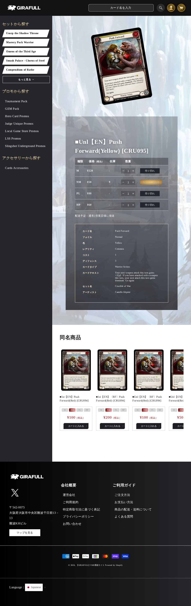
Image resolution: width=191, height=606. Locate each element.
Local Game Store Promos (22, 131)
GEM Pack (12, 108)
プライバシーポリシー (78, 516)
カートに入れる (76, 426)
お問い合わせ (72, 523)
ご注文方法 (122, 494)
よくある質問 (124, 516)
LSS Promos (13, 138)
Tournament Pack (16, 101)
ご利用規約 (70, 502)
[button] (95, 592)
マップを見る (25, 532)
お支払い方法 (124, 502)
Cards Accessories (16, 168)
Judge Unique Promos (19, 123)
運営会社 (69, 494)
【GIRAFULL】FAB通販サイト (90, 565)
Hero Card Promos (17, 116)
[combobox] (121, 8)
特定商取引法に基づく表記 (81, 509)
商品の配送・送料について (133, 509)
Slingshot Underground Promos (25, 146)
